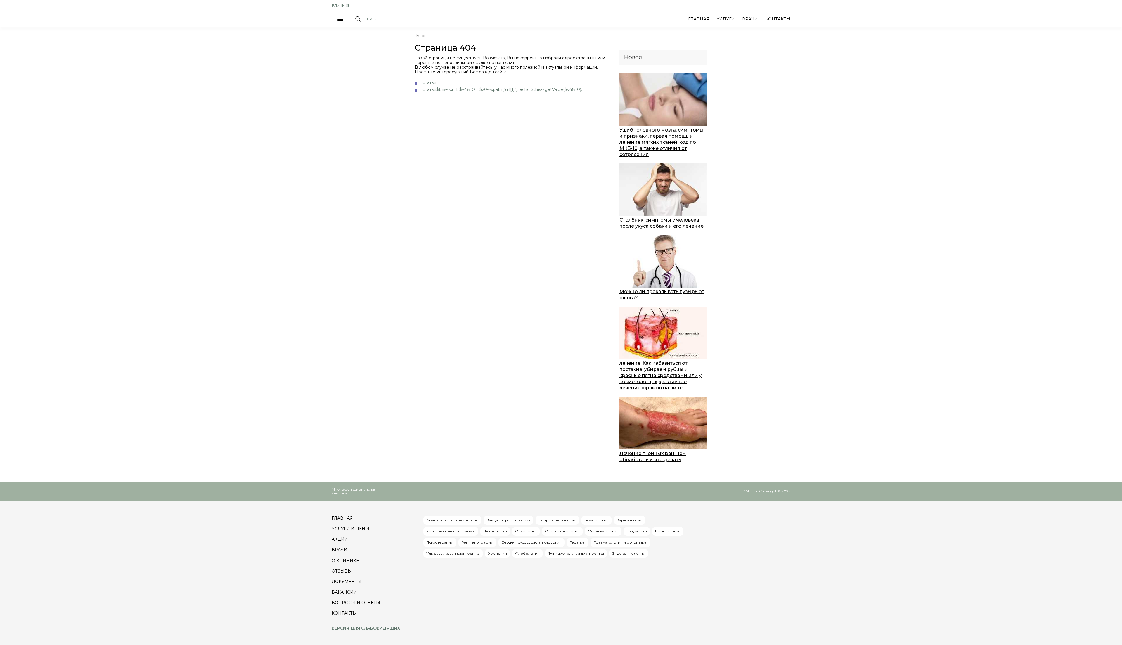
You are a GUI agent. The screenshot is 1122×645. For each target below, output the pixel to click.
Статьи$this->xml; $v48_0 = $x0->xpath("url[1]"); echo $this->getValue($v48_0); (502, 89)
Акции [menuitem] (340, 539)
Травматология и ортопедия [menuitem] (620, 542)
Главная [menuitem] (342, 518)
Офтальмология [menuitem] (603, 531)
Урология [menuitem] (497, 553)
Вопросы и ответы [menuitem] (356, 602)
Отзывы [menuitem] (342, 571)
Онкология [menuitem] (526, 531)
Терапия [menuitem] (578, 542)
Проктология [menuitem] (668, 531)
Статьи (429, 82)
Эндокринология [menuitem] (628, 553)
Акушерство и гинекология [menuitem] (452, 520)
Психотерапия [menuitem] (439, 542)
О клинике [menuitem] (345, 560)
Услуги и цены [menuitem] (350, 528)
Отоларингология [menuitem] (562, 531)
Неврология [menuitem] (495, 531)
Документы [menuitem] (346, 581)
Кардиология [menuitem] (629, 520)
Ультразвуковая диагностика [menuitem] (453, 553)
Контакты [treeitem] (777, 19)
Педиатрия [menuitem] (637, 531)
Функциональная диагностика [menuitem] (576, 553)
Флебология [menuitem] (527, 553)
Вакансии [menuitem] (344, 592)
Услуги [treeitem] (726, 19)
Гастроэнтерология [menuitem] (557, 520)
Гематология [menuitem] (596, 520)
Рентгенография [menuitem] (477, 542)
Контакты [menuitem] (344, 613)
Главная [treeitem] (698, 19)
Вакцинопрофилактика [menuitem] (508, 520)
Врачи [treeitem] (750, 19)
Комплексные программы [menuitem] (450, 531)
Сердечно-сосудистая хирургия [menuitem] (531, 542)
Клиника (340, 5)
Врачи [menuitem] (339, 549)
